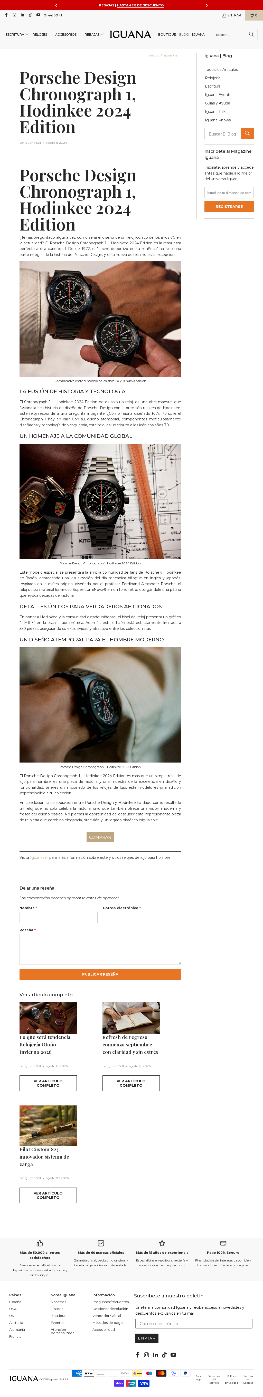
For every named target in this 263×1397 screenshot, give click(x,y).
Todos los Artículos (221, 70)
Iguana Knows (218, 120)
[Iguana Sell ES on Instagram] (14, 15)
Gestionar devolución (110, 1309)
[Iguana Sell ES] (130, 34)
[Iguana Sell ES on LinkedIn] (22, 15)
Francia (15, 1336)
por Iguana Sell (30, 142)
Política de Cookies (248, 1379)
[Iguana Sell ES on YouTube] (38, 15)
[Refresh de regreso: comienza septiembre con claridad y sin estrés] (131, 1018)
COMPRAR (100, 837)
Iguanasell (39, 857)
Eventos (57, 1323)
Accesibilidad (103, 1329)
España (15, 1302)
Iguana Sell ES (58, 1379)
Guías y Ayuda (217, 103)
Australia (16, 1323)
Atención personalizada (62, 1331)
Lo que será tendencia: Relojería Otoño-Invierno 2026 (46, 1044)
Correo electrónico (122, 908)
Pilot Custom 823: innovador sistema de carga (44, 1156)
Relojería (212, 78)
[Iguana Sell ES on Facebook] (6, 15)
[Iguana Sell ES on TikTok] (30, 15)
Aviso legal (199, 1377)
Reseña (28, 930)
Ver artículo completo (48, 1083)
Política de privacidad (231, 1379)
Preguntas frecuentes (110, 1302)
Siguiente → (172, 55)
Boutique (59, 1316)
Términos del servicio (214, 1379)
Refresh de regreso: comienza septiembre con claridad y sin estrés (130, 1044)
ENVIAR (147, 1338)
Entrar (234, 15)
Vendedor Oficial (106, 1316)
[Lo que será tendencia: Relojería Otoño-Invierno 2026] (48, 1018)
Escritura (212, 86)
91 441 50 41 (53, 15)
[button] (17, 35)
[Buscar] (251, 34)
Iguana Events (218, 95)
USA (12, 1309)
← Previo (152, 55)
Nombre (28, 908)
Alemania (17, 1329)
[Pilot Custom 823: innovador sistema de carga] (48, 1125)
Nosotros (58, 1302)
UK (11, 1316)
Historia (57, 1309)
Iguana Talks (216, 112)
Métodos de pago (107, 1323)
